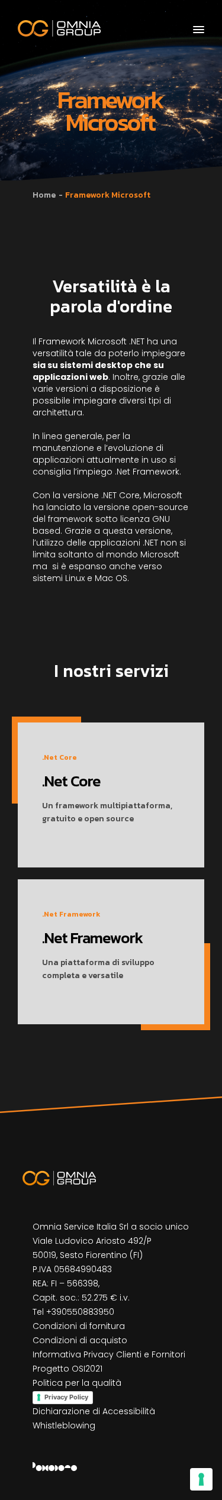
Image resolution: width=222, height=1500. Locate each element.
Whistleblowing (64, 1425)
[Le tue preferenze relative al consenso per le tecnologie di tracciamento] (201, 1479)
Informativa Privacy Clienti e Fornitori (109, 1354)
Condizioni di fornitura (79, 1326)
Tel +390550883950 (73, 1312)
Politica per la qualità (77, 1383)
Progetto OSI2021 (67, 1369)
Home (44, 195)
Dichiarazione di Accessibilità (94, 1411)
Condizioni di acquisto (80, 1340)
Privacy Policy (66, 1397)
